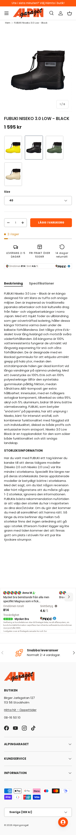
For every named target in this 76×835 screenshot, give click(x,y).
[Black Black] (34, 148)
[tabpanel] (38, 416)
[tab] (13, 283)
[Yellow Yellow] (13, 148)
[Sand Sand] (13, 174)
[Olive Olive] (54, 148)
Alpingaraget (21, 825)
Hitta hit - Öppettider (20, 710)
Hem (7, 22)
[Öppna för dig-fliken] (63, 822)
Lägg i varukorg (51, 223)
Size (7, 192)
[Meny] (6, 13)
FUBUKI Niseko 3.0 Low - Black (30, 22)
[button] (69, 13)
